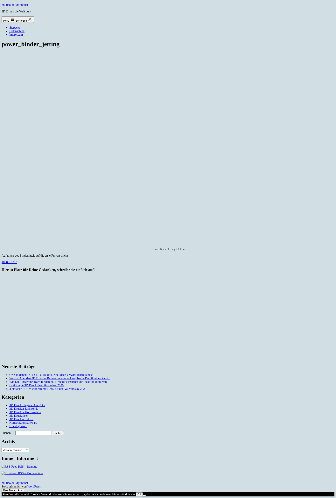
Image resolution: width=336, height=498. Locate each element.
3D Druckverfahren (21, 419)
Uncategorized (18, 426)
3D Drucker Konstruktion (25, 412)
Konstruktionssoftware (23, 422)
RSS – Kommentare (30, 473)
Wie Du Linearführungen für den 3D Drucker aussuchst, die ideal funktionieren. (58, 381)
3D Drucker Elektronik (23, 408)
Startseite (14, 27)
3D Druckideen (18, 415)
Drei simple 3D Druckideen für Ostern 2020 (36, 385)
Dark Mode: (10, 490)
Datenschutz (16, 31)
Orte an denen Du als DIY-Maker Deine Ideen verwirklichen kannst (51, 374)
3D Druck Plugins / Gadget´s (27, 405)
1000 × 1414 (9, 262)
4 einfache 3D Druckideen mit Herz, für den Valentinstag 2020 (47, 388)
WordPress (34, 486)
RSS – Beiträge (27, 466)
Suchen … (8, 433)
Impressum (16, 34)
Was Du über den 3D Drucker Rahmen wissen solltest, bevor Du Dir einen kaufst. (59, 378)
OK (139, 494)
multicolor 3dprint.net (15, 4)
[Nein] (144, 495)
